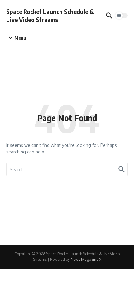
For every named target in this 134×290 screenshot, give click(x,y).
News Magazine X (86, 259)
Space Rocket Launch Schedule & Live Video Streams (50, 15)
